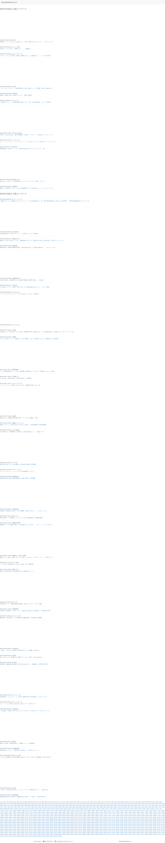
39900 (10, 834)
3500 (63, 803)
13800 (2, 812)
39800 (2, 834)
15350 (130, 812)
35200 (117, 829)
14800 (84, 812)
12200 (35, 810)
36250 (39, 831)
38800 (84, 832)
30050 (22, 826)
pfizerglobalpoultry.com (9, 2)
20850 (88, 817)
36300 (43, 831)
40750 (80, 834)
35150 (113, 829)
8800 (98, 807)
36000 (18, 831)
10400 (49, 809)
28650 (72, 824)
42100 (27, 836)
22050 (22, 819)
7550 (12, 807)
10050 (20, 809)
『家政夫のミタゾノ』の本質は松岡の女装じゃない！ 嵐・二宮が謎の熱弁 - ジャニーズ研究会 (25, 102)
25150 (113, 821)
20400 (51, 817)
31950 (14, 827)
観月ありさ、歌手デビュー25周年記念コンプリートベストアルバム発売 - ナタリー (22, 181)
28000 (18, 824)
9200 (125, 807)
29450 (138, 824)
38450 (55, 832)
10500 (57, 809)
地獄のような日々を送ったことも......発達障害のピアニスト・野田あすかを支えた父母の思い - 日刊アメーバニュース (31, 240)
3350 (53, 803)
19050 (105, 815)
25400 (134, 821)
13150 (113, 810)
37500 (142, 831)
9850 (5, 809)
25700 (159, 821)
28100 (27, 824)
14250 (39, 812)
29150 (113, 824)
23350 (130, 819)
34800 (84, 829)
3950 (94, 803)
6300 (91, 805)
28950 (97, 824)
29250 (121, 824)
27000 (101, 822)
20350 (47, 817)
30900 (93, 826)
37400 (134, 831)
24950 (97, 821)
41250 (121, 834)
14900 (93, 812)
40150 (31, 834)
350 (18, 802)
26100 (27, 822)
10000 (16, 809)
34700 (76, 829)
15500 (142, 812)
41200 (117, 834)
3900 (91, 803)
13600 (150, 810)
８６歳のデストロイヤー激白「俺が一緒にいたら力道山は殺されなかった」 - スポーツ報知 (24, 287)
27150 (113, 822)
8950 (108, 807)
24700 (76, 821)
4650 (142, 803)
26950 (97, 822)
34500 (60, 829)
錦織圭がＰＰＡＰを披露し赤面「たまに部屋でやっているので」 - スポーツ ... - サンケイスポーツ (26, 524)
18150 (31, 815)
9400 (139, 807)
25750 (163, 821)
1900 (116, 802)
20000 (18, 817)
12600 (68, 810)
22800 (84, 819)
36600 (68, 831)
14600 (68, 812)
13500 (142, 810)
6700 (118, 805)
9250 (129, 807)
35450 (138, 829)
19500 (142, 815)
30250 (39, 826)
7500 (8, 807)
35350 (130, 829)
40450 (55, 834)
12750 (80, 810)
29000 (101, 824)
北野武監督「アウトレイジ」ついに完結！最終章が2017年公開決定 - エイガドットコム (23, 697)
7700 (22, 807)
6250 (87, 805)
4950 (163, 803)
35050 (105, 829)
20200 (35, 817)
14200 (35, 812)
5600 (43, 805)
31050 (105, 826)
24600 (68, 821)
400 (21, 802)
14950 (97, 812)
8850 (101, 807)
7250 (156, 805)
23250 (121, 819)
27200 (117, 822)
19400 (134, 815)
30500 (60, 826)
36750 (80, 831)
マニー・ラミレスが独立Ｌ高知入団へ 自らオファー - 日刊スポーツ (18, 703)
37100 (109, 831)
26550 (64, 822)
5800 (56, 805)
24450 (55, 821)
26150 (31, 822)
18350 (47, 815)
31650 (154, 826)
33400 (134, 827)
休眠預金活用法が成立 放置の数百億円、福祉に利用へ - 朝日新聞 (17, 478)
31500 (142, 826)
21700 (159, 817)
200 (10, 802)
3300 (49, 803)
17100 (109, 814)
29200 (117, 824)
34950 (97, 829)
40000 (18, 834)
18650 (72, 815)
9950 (12, 809)
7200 (153, 805)
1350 (78, 802)
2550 (161, 802)
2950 (25, 803)
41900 (10, 836)
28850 (88, 824)
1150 (64, 802)
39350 (130, 832)
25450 (138, 821)
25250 (121, 821)
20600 (68, 817)
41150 (113, 834)
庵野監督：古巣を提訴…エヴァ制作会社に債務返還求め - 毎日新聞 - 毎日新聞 (21, 617)
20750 (80, 817)
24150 (31, 821)
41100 (109, 834)
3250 (46, 803)
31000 (101, 826)
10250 (36, 809)
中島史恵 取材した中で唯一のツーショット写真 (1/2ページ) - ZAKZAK (19, 233)
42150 (31, 836)
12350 (47, 810)
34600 (68, 829)
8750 (94, 807)
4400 (125, 803)
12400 (51, 810)
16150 (31, 814)
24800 (84, 821)
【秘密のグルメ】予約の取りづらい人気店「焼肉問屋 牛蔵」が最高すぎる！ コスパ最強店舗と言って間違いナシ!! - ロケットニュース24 (37, 332)
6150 (80, 805)
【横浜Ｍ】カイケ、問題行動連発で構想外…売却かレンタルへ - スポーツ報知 (21, 604)
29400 (134, 824)
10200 (32, 809)
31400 (134, 826)
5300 (22, 805)
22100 (27, 819)
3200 (43, 803)
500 (26, 802)
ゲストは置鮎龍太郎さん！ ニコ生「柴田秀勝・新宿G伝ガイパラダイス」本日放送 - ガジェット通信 (27, 371)
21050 (105, 817)
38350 (47, 832)
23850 (6, 821)
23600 (150, 819)
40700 (76, 834)
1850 (112, 802)
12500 (60, 810)
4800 (153, 803)
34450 (55, 829)
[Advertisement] (51, 25)
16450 (55, 814)
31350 (130, 826)
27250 (121, 822)
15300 (126, 812)
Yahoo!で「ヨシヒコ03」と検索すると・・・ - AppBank (15, 48)
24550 (64, 821)
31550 (146, 826)
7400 (1, 807)
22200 (35, 819)
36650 (72, 831)
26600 (68, 822)
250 (13, 802)
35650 (154, 829)
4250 (115, 803)
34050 (22, 829)
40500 (60, 834)
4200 (111, 803)
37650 (154, 831)
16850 (88, 814)
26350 (47, 822)
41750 (163, 834)
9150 (122, 807)
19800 (2, 817)
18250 (39, 815)
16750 (80, 814)
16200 (35, 814)
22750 (80, 819)
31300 (126, 826)
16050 (22, 814)
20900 (93, 817)
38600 (68, 832)
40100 (27, 834)
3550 (67, 803)
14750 (80, 812)
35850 (6, 831)
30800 (84, 826)
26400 (51, 822)
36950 (97, 831)
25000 (101, 821)
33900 (10, 829)
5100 (8, 805)
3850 (87, 803)
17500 (142, 814)
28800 (84, 824)
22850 (88, 819)
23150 (113, 819)
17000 (101, 814)
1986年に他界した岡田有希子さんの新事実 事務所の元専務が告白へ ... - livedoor (22, 280)
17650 (154, 814)
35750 (163, 829)
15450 (138, 812)
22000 (18, 819)
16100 (27, 814)
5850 (60, 805)
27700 (159, 822)
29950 (14, 826)
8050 (46, 807)
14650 (72, 812)
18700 (76, 815)
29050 (105, 824)
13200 (117, 810)
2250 (140, 802)
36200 (35, 831)
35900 (10, 831)
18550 (64, 815)
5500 (36, 805)
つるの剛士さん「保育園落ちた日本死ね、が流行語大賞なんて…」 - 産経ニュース (22, 431)
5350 (25, 805)
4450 (129, 803)
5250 (19, 805)
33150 (113, 827)
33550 (146, 827)
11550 (143, 809)
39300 (126, 832)
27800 (2, 824)
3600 (70, 803)
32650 (72, 827)
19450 (138, 815)
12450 (55, 810)
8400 (70, 807)
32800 (84, 827)
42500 (60, 836)
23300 (126, 819)
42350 (47, 836)
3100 (36, 803)
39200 (117, 832)
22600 (68, 819)
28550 (64, 824)
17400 (134, 814)
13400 (134, 810)
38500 (60, 832)
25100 (109, 821)
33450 (138, 827)
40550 (64, 834)
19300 (126, 815)
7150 (149, 805)
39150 (113, 832)
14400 (51, 812)
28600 (68, 824)
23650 (154, 819)
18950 (97, 815)
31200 (117, 826)
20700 (76, 817)
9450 (142, 807)
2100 (130, 802)
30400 (51, 826)
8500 (77, 807)
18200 (35, 815)
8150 (53, 807)
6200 (84, 805)
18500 (60, 815)
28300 (43, 824)
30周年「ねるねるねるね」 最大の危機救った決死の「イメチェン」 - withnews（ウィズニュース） (27, 135)
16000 (18, 814)
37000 (101, 831)
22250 (39, 819)
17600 (150, 814)
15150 (113, 812)
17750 (163, 814)
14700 (76, 812)
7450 (5, 807)
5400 (29, 805)
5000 (1, 805)
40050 (22, 834)
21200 (117, 817)
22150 (31, 819)
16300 (43, 814)
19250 (121, 815)
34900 (93, 829)
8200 (56, 807)
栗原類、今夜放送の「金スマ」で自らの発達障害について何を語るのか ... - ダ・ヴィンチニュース (26, 188)
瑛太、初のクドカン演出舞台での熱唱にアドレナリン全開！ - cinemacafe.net (21, 657)
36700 (76, 831)
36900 (93, 831)
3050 (32, 803)
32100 (27, 827)
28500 (60, 824)
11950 (14, 810)
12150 (31, 810)
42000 (18, 836)
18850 (88, 815)
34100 (27, 829)
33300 (126, 827)
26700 (76, 822)
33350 (130, 827)
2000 (123, 802)
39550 (146, 832)
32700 (76, 827)
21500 (142, 817)
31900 (10, 827)
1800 (109, 802)
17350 (130, 814)
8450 (74, 807)
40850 (88, 834)
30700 (76, 826)
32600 (68, 827)
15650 (154, 812)
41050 (105, 834)
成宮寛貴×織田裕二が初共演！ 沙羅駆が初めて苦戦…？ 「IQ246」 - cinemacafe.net (22, 796)
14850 (88, 812)
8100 (49, 807)
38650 (72, 832)
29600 (150, 824)
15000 (101, 812)
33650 (154, 827)
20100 (27, 817)
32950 (97, 827)
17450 (138, 814)
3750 (80, 803)
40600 (68, 834)
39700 (159, 832)
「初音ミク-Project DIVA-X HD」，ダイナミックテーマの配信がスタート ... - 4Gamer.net (24, 790)
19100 (109, 815)
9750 (163, 807)
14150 (31, 812)
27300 (126, 822)
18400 (51, 815)
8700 (91, 807)
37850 (6, 832)
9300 (132, 807)
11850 (6, 810)
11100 (106, 809)
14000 (18, 812)
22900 (93, 819)
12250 (39, 810)
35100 (109, 829)
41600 (150, 834)
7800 (29, 807)
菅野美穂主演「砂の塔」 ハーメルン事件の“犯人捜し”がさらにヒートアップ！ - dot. (22, 148)
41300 (126, 834)
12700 (76, 810)
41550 (146, 834)
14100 (27, 812)
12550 (64, 810)
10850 (86, 809)
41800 (2, 836)
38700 (76, 832)
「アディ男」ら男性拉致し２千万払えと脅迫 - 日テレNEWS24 (17, 564)
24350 (47, 821)
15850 (6, 814)
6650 (115, 805)
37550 (146, 831)
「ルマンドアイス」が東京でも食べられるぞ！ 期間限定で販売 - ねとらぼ (20, 385)
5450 (32, 805)
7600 (15, 807)
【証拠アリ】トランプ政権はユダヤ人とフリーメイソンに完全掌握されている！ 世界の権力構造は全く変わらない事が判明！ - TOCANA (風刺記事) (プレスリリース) (44, 201)
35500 (142, 829)
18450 (55, 815)
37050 (105, 831)
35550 (146, 829)
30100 (27, 826)
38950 (97, 832)
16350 (47, 814)
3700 (77, 803)
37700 (159, 831)
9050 (115, 807)
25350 (130, 821)
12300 (43, 810)
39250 (121, 832)
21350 (130, 817)
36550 (64, 831)
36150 (31, 831)
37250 (121, 831)
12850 (88, 810)
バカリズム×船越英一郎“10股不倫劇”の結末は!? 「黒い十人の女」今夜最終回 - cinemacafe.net (25, 757)
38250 (39, 832)
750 (40, 802)
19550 (146, 815)
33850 (6, 829)
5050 (5, 805)
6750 (122, 805)
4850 (156, 803)
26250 (39, 822)
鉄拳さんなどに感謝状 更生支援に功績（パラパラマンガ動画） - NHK (19, 418)
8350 (67, 807)
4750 (149, 803)
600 (32, 802)
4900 (159, 803)
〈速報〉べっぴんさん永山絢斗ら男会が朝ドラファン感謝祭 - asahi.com (19, 650)
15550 (146, 812)
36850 (88, 831)
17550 (146, 814)
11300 (123, 809)
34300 (43, 829)
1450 (85, 802)
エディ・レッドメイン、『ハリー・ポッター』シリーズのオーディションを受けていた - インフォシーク (28, 141)
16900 (93, 814)
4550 (135, 803)
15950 (14, 814)
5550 (39, 805)
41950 (14, 836)
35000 (101, 829)
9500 (146, 807)
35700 (159, 829)
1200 (68, 802)
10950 (94, 809)
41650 (154, 834)
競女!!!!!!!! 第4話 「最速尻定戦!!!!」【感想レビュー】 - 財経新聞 (17, 743)
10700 (73, 809)
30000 (18, 826)
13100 (109, 810)
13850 (6, 812)
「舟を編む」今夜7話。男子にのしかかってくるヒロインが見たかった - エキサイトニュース (25, 710)
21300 (126, 817)
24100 (27, 821)
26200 (35, 822)
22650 (72, 819)
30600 (68, 826)
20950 (97, 817)
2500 (157, 802)
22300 (43, 819)
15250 (121, 812)
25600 (150, 821)
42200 (35, 836)
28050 (22, 824)
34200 (35, 829)
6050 (74, 805)
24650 (72, 821)
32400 (51, 827)
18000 (18, 815)
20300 (43, 817)
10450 (53, 809)
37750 (163, 831)
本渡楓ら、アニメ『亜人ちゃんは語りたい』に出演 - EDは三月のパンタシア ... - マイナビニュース (26, 42)
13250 (121, 810)
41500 (142, 834)
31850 (6, 827)
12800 (84, 810)
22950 (97, 819)
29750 (163, 824)
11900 (10, 810)
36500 (60, 831)
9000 (111, 807)
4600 (139, 803)
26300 (43, 822)
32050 (22, 827)
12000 (18, 810)
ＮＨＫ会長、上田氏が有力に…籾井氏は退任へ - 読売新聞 (15, 378)
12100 (27, 810)
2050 (126, 802)
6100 (77, 805)
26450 (55, 822)
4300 (118, 803)
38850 (88, 832)
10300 (40, 809)
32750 (80, 827)
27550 (146, 822)
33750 (163, 827)
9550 (149, 807)
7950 (39, 807)
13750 (163, 810)
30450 (55, 826)
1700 (102, 802)
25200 (117, 821)
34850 (88, 829)
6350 (94, 805)
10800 (82, 809)
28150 (31, 824)
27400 (134, 822)
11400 (131, 809)
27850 (6, 824)
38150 (31, 832)
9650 (156, 807)
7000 (139, 805)
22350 (47, 819)
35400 (134, 829)
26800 (84, 822)
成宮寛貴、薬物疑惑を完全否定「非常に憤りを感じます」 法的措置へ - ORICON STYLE (24, 664)
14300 (43, 812)
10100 (24, 809)
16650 (72, 814)
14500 (60, 812)
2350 (147, 802)
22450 (55, 819)
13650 (154, 810)
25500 (142, 821)
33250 (121, 827)
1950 (119, 802)
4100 (104, 803)
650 (35, 802)
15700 (159, 812)
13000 (101, 810)
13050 (105, 810)
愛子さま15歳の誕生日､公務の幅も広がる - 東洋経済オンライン (17, 571)
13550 (146, 810)
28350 (47, 824)
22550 (64, 819)
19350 (130, 815)
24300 (43, 821)
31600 (150, 826)
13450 (138, 810)
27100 (109, 822)
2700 (8, 803)
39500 (142, 832)
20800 (84, 817)
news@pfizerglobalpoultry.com (64, 841)
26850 (88, 822)
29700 (159, 824)
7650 (19, 807)
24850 (88, 821)
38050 (22, 832)
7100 (146, 805)
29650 (154, 824)
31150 (113, 826)
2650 (5, 803)
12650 (72, 810)
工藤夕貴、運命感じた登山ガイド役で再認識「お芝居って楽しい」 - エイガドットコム (23, 511)
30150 (31, 826)
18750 (80, 815)
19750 (163, 815)
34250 (39, 829)
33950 (14, 829)
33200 (117, 827)
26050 (22, 822)
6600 (111, 805)
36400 (51, 831)
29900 (10, 826)
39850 (6, 834)
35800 (2, 831)
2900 (22, 803)
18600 (68, 815)
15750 (163, 812)
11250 (119, 809)
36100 (27, 831)
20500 (60, 817)
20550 (64, 817)
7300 (159, 805)
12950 (97, 810)
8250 (60, 807)
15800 (2, 814)
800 (43, 802)
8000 (43, 807)
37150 (113, 831)
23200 (117, 819)
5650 (46, 805)
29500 (142, 824)
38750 (80, 832)
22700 (76, 819)
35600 (150, 829)
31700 (159, 826)
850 (46, 802)
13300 (126, 810)
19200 (117, 815)
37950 (14, 832)
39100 (109, 832)
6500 (104, 805)
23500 (142, 819)
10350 (44, 809)
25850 (6, 822)
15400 (134, 812)
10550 (61, 809)
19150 (113, 815)
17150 (113, 814)
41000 (101, 834)
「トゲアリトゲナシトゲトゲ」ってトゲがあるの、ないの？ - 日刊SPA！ (19, 294)
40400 (51, 834)
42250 (39, 836)
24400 (51, 821)
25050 (105, 821)
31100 (109, 826)
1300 (75, 802)
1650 (99, 802)
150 (7, 802)
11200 (115, 809)
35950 (14, 831)
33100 (109, 827)
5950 (67, 805)
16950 (97, 814)
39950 (14, 834)
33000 (101, 827)
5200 (15, 805)
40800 (84, 834)
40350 (47, 834)
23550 (146, 819)
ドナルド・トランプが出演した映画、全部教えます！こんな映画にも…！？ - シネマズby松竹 (25, 55)
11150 (110, 809)
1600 (95, 802)
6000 (70, 805)
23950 (14, 821)
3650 (74, 803)
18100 (27, 815)
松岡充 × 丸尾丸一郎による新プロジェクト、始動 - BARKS (16, 95)
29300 (126, 824)
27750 (163, 822)
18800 (84, 815)
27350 (130, 822)
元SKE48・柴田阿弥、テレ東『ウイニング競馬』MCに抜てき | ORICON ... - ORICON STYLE (25, 610)
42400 (51, 836)
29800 (2, 826)
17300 (126, 814)
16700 (76, 814)
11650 (152, 809)
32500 (60, 827)
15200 (117, 812)
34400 (51, 829)
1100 (61, 802)
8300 (63, 807)
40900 (93, 834)
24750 (80, 821)
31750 (163, 826)
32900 (93, 827)
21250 (121, 817)
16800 (84, 814)
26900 (93, 822)
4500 (132, 803)
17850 (6, 815)
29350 (130, 824)
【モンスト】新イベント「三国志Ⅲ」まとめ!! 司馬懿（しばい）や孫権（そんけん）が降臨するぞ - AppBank (29, 338)
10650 (69, 809)
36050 (22, 831)
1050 (57, 802)
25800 (2, 822)
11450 (135, 809)
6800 (125, 805)
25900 (10, 822)
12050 (22, 810)
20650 (72, 817)
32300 (43, 827)
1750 (105, 802)
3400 (56, 803)
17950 (14, 815)
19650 (154, 815)
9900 (8, 809)
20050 (22, 817)
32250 (39, 827)
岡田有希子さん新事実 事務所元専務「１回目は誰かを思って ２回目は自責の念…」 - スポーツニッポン (28, 247)
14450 (55, 812)
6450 (101, 805)
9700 (159, 807)
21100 (109, 817)
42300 (43, 836)
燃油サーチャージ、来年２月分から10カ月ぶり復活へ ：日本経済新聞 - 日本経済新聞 (23, 425)
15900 (10, 814)
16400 (51, 814)
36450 (55, 831)
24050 (22, 821)
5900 (63, 805)
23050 (105, 819)
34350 (47, 829)
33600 (150, 827)
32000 (18, 827)
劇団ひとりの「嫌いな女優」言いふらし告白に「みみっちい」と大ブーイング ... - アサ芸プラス (26, 557)
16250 (39, 814)
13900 (10, 812)
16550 (64, 814)
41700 (159, 834)
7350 (163, 805)
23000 (101, 819)
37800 (2, 832)
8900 (104, 807)
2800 (15, 803)
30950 (97, 826)
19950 (14, 817)
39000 (101, 832)
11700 (156, 809)
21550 (146, 817)
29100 (109, 824)
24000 (18, 821)
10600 (65, 809)
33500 (142, 827)
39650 (154, 832)
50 (2, 802)
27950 (14, 824)
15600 (150, 812)
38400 (51, 832)
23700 (159, 819)
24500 (60, 821)
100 (4, 802)
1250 (71, 802)
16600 (68, 814)
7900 (36, 807)
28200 (35, 824)
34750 (80, 829)
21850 (6, 819)
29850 (6, 826)
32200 (35, 827)
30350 (47, 826)
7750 (25, 807)
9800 (1, 809)
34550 (64, 829)
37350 (130, 831)
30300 (43, 826)
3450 (60, 803)
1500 (88, 802)
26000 (18, 822)
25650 (154, 821)
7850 (32, 807)
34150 (31, 829)
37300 (126, 831)
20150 (31, 817)
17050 (105, 814)
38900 (93, 832)
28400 (51, 824)
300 (15, 802)
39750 (163, 832)
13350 (130, 810)
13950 (14, 812)
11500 (139, 809)
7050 (142, 805)
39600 (150, 832)
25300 (126, 821)
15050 (105, 812)
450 (24, 802)
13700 (159, 810)
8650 (87, 807)
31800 (2, 827)
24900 (93, 821)
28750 (80, 824)
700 (37, 802)
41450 (138, 834)
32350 (47, 827)
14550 (64, 812)
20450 (55, 817)
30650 (72, 826)
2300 (143, 802)
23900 (10, 821)
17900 (10, 815)
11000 (98, 809)
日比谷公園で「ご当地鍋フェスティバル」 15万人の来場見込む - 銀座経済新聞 (21, 518)
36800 (84, 831)
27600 (150, 822)
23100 (109, 819)
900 (48, 802)
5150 (12, 805)
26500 (60, 822)
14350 (47, 812)
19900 (10, 817)
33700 (159, 827)
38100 (27, 832)
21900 (10, 819)
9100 (118, 807)
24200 (35, 821)
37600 (150, 831)
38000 (18, 832)
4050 (101, 803)
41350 (130, 834)
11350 (127, 809)
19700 (159, 815)
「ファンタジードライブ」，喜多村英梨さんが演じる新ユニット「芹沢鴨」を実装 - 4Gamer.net (26, 88)
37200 (117, 831)
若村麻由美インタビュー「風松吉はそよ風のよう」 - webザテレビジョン (19, 750)
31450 (138, 826)
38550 (64, 832)
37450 (138, 831)
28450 (55, 824)
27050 (105, 822)
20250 (39, 817)
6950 (135, 805)
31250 (121, 826)
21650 (154, 817)
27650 (154, 822)
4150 (108, 803)
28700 (76, 824)
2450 (154, 802)
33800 (2, 829)
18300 (43, 815)
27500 (142, 822)
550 (29, 802)
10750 (77, 809)
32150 (31, 827)
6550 (108, 805)
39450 (138, 832)
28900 (93, 824)
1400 (81, 802)
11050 (102, 809)
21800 (2, 819)
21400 (134, 817)
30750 (80, 826)
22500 (60, 819)
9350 (135, 807)
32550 (64, 827)
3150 (39, 803)
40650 (72, 834)
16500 (60, 814)
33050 (105, 827)
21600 (150, 817)
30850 (88, 826)
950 (51, 802)
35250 (121, 829)
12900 (93, 810)
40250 (39, 834)
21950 (14, 819)
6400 (98, 805)
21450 (138, 817)
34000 (18, 829)
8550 (80, 807)
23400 (134, 819)
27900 (10, 824)
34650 (72, 829)
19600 (150, 815)
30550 (64, 826)
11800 (2, 810)
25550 (146, 821)
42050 (22, 836)
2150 (133, 802)
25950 (14, 822)
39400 (134, 832)
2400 (150, 802)
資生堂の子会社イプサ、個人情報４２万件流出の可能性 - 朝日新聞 (18, 464)
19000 (101, 815)
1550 (92, 802)
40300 (43, 834)
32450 (55, 827)
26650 (72, 822)
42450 (55, 836)
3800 (84, 803)
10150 (28, 809)
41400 (134, 834)
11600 (148, 809)
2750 (12, 803)
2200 (136, 802)
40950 (97, 834)
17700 (159, 814)
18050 (22, 815)
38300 (43, 832)
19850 (6, 817)
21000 (101, 817)
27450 (138, 822)
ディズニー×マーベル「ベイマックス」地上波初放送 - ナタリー (17, 471)
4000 (98, 803)
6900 (132, 805)
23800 (2, 821)
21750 (163, 817)
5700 (49, 805)
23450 (138, 819)
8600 (84, 807)
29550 (146, 824)
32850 (88, 827)
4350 (122, 803)
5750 (53, 805)
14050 (22, 812)
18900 (93, 815)
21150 (113, 817)
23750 (163, 819)
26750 (80, 822)
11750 (160, 809)
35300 (126, 829)
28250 (39, 824)
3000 (29, 803)
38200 (35, 832)
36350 (47, 831)
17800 (2, 815)
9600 (153, 807)
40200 (35, 834)
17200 (117, 814)
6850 (129, 805)
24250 (39, 821)
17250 (121, 814)
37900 (10, 832)
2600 (1, 803)
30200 (35, 826)
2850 (19, 803)
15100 (109, 812)
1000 (54, 802)
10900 (90, 809)
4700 (146, 803)
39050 (105, 832)
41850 (6, 836)
